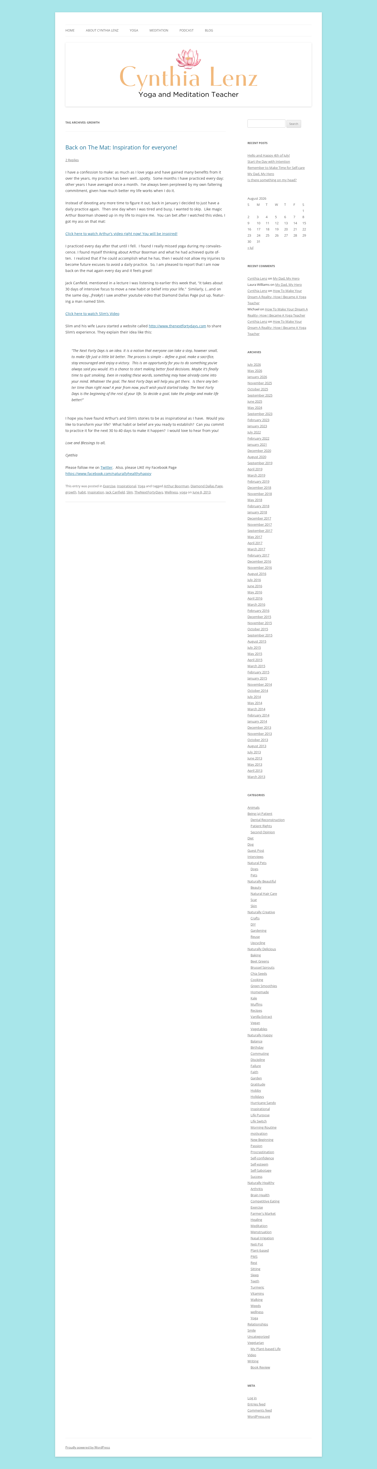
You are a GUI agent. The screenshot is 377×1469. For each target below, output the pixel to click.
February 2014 (258, 715)
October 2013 (257, 739)
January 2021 (257, 444)
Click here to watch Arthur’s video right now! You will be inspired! (121, 233)
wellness (257, 1312)
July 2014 (254, 696)
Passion (256, 1145)
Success (256, 1176)
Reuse (255, 936)
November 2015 (259, 623)
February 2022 (258, 438)
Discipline (258, 1059)
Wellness (171, 492)
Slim (129, 492)
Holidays (257, 1096)
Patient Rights (261, 826)
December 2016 (259, 561)
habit (82, 492)
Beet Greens (260, 961)
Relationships (257, 1324)
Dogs (254, 869)
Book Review (260, 1367)
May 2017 (254, 536)
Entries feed (256, 1404)
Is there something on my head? (272, 180)
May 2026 (254, 370)
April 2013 (254, 770)
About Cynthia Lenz (102, 30)
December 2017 (259, 518)
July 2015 (254, 647)
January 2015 (257, 678)
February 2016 (258, 610)
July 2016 (254, 580)
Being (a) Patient (259, 813)
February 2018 (258, 506)
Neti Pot (257, 1244)
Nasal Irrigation (262, 1238)
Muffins (256, 1004)
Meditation (159, 30)
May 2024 (254, 407)
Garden (256, 1078)
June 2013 (254, 758)
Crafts (255, 918)
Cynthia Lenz (257, 278)
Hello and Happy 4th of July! (268, 155)
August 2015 (256, 641)
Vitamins (257, 1293)
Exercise (109, 486)
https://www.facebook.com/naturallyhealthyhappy (108, 473)
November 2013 (259, 733)
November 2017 (259, 524)
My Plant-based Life (266, 1348)
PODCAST (187, 30)
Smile (251, 1330)
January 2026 (257, 376)
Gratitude (258, 1084)
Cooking (257, 979)
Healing (256, 1219)
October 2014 (257, 690)
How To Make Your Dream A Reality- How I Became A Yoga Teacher (276, 296)
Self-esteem (259, 1164)
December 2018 (259, 487)
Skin (254, 906)
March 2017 (256, 549)
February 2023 (258, 420)
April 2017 (254, 543)
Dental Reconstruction (268, 819)
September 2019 (259, 463)
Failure (256, 1065)
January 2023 (257, 426)
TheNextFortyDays (148, 492)
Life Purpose (260, 1115)
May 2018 (254, 500)
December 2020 (259, 450)
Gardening (258, 930)
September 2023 (259, 413)
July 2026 (254, 364)
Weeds (256, 1305)
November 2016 (259, 567)
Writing (253, 1361)
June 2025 (254, 401)
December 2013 (259, 727)
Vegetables (259, 1029)
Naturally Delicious (261, 949)
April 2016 (254, 598)
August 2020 (256, 456)
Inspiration (95, 492)
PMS (254, 1256)
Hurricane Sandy (263, 1102)
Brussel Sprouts (262, 967)
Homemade (260, 992)
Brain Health (260, 1195)
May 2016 (254, 592)
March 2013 (256, 776)
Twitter (107, 467)
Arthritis (257, 1189)
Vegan (255, 1022)
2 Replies (72, 160)
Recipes (256, 1010)
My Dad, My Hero (260, 173)
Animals (253, 807)
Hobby (256, 1090)
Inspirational (126, 486)
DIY (253, 924)
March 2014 (256, 709)
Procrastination (262, 1152)
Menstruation (261, 1232)
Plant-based (260, 1250)
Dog (250, 844)
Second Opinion (263, 832)
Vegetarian (255, 1342)
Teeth (255, 1281)
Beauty (256, 887)
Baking (256, 955)
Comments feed (259, 1410)
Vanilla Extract (261, 1016)
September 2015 (259, 635)
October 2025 (257, 389)
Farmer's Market (263, 1213)
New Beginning (262, 1139)
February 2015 (258, 672)
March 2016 (256, 604)
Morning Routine (263, 1127)
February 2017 (258, 555)
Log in (252, 1398)
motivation (259, 1133)
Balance (256, 1041)
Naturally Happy (260, 1035)
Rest (254, 1262)
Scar (254, 899)
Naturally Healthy (260, 1182)
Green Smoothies (264, 986)
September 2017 (259, 530)
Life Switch (259, 1121)
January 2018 (257, 512)
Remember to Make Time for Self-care (276, 167)
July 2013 (254, 752)
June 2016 (254, 586)
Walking (257, 1299)
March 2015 (256, 666)
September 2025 (259, 395)
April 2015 (254, 659)
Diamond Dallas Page (207, 486)
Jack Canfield (115, 492)
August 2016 (256, 573)
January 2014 (257, 721)
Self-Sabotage (261, 1170)
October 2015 (257, 629)
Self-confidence (262, 1158)
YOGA (134, 30)
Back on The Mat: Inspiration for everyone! (121, 147)
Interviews (255, 856)
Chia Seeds (259, 973)
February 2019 (258, 481)
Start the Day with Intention (268, 161)
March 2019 (256, 475)
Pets (254, 875)
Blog (209, 30)
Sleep (255, 1275)
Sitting (255, 1269)
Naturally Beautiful (261, 881)
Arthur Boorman (176, 486)
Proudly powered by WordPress (87, 1447)
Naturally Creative (261, 912)
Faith (254, 1072)
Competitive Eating (265, 1201)
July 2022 (254, 432)
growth (70, 492)
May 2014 (254, 703)
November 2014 (259, 684)
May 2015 (254, 653)
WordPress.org (258, 1416)
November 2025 (259, 383)
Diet (250, 838)
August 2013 (256, 746)
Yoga (141, 486)
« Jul (250, 247)
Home (70, 30)
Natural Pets (256, 862)
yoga (183, 492)
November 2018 (259, 493)
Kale (254, 998)
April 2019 (254, 469)
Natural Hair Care (264, 893)
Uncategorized (258, 1336)
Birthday (257, 1047)
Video (251, 1355)
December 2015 (259, 616)
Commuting (260, 1053)
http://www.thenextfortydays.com (177, 325)
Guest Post (255, 850)
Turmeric (257, 1287)
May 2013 (254, 764)
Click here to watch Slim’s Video (92, 313)
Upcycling (258, 942)
